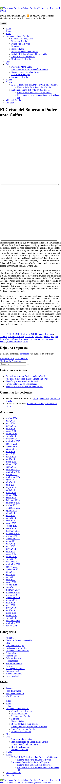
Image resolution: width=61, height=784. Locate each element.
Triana (25, 341)
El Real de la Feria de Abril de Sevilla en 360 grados (34, 85)
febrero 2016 (11, 433)
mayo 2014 (11, 487)
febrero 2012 (11, 556)
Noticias (15, 46)
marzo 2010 (11, 613)
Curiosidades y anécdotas (17, 648)
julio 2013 (10, 513)
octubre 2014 (11, 474)
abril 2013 (10, 520)
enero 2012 (11, 559)
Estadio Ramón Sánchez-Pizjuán (26, 72)
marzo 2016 (11, 431)
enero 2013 (11, 528)
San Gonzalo (34, 339)
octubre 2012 (11, 536)
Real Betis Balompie (20, 74)
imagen (54, 336)
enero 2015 (11, 467)
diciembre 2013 (13, 500)
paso (26, 339)
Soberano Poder (14, 341)
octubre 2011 (11, 567)
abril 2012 (10, 551)
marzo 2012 (11, 554)
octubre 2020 (11, 418)
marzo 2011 (11, 582)
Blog (8, 61)
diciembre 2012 (13, 531)
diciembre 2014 (13, 469)
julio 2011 (10, 572)
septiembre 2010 (13, 597)
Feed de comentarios (15, 693)
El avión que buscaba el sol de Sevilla (22, 381)
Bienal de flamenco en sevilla (24, 51)
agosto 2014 (11, 479)
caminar (3, 336)
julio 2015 (10, 451)
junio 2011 (10, 574)
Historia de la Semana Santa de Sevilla (34, 92)
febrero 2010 (11, 615)
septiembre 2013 (13, 508)
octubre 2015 (11, 444)
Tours (8, 31)
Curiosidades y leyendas (22, 38)
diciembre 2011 (12, 561)
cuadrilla (38, 336)
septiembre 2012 (13, 538)
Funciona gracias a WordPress (38, 782)
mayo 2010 (11, 608)
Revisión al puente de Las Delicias (21, 384)
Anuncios (10, 638)
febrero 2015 (11, 464)
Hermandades (17, 49)
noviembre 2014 (13, 472)
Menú (3, 23)
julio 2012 (10, 543)
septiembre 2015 (13, 446)
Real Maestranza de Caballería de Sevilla (29, 69)
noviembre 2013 (13, 503)
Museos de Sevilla (19, 77)
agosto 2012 (11, 541)
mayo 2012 (11, 549)
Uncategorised (12, 676)
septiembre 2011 (13, 569)
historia (47, 336)
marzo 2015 (11, 462)
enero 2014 (11, 497)
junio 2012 (10, 546)
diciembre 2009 (13, 620)
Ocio (8, 64)
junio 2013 (10, 515)
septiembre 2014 (13, 477)
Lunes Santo (5, 339)
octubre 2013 (11, 505)
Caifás (50, 334)
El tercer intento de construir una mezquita (24, 386)
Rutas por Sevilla (19, 41)
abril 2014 (10, 490)
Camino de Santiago (15, 645)
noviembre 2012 (13, 533)
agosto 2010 (11, 600)
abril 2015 (10, 459)
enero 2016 (11, 436)
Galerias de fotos (13, 658)
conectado (24, 354)
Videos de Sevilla (13, 100)
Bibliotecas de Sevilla (21, 59)
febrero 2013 (11, 526)
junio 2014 (10, 485)
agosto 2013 (11, 510)
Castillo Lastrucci (16, 336)
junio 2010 (10, 605)
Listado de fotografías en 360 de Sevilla (29, 54)
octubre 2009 (11, 625)
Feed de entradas (13, 691)
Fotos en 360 (11, 655)
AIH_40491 (12, 334)
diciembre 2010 (13, 590)
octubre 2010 (11, 595)
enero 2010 (11, 618)
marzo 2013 (11, 523)
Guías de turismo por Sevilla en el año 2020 (25, 376)
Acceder (9, 688)
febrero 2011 (11, 584)
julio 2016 (10, 421)
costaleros (29, 336)
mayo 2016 (11, 426)
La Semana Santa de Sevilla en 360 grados (30, 90)
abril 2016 (10, 428)
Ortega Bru (17, 339)
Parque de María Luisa (21, 67)
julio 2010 (10, 602)
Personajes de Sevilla (20, 44)
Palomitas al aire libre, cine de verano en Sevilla (27, 379)
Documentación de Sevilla (17, 36)
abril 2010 (10, 610)
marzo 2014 (11, 492)
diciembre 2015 (13, 438)
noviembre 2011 (13, 564)
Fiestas (9, 82)
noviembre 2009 (13, 623)
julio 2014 (10, 482)
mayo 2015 (11, 456)
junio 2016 (10, 423)
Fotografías (11, 653)
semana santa (47, 339)
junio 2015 (10, 454)
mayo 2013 (11, 518)
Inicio (8, 28)
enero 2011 (11, 587)
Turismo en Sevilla (14, 673)
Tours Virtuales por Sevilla (23, 56)
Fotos (8, 33)
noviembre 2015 (13, 441)
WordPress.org (12, 696)
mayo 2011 (11, 577)
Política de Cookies (15, 782)
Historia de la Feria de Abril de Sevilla (34, 87)
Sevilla (9, 79)
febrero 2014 (11, 495)
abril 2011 (10, 579)
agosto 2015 (11, 449)
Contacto (10, 102)
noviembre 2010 (13, 592)
